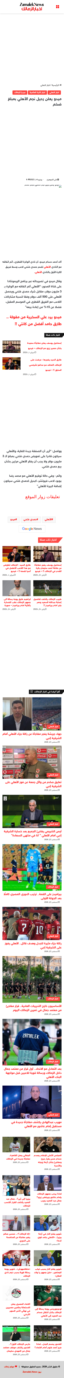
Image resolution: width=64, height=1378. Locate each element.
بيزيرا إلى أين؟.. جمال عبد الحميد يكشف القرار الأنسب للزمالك (17, 1202)
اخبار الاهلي (45, 85)
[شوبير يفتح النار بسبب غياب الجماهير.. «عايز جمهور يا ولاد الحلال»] (48, 1258)
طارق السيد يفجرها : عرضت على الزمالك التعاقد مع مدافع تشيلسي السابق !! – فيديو (45, 365)
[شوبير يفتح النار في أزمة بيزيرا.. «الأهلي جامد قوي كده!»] (48, 1223)
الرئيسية (56, 85)
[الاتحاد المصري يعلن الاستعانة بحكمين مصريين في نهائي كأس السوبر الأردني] (16, 1293)
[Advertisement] (32, 48)
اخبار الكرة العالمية (37, 92)
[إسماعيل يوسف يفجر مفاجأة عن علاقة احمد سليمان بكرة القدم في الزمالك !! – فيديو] (47, 554)
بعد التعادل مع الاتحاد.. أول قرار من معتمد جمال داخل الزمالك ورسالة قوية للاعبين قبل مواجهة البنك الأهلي (33, 1073)
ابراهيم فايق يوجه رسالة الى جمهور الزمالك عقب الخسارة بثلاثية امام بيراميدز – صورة (17, 602)
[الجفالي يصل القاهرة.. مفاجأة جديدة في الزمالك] (16, 1144)
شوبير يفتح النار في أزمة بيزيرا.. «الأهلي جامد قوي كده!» (50, 1237)
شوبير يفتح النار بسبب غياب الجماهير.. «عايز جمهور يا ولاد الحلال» (48, 1272)
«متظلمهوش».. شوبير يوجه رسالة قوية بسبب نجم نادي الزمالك (17, 1272)
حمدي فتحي (30, 519)
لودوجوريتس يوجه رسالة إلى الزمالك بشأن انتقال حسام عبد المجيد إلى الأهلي (48, 1312)
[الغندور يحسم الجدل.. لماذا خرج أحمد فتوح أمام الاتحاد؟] (48, 1333)
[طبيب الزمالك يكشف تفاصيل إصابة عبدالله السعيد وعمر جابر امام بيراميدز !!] (47, 588)
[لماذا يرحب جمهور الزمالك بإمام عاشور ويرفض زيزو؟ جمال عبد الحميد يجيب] (48, 1183)
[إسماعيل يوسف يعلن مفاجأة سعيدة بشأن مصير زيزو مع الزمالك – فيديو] (11, 347)
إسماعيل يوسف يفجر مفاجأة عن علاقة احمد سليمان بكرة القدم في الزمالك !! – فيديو (48, 568)
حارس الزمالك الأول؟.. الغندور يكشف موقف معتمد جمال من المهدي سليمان (16, 1347)
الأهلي (47, 267)
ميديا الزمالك (19, 92)
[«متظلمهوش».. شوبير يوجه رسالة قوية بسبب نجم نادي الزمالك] (16, 1258)
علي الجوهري (52, 180)
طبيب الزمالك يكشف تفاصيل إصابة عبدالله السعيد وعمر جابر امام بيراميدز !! (47, 602)
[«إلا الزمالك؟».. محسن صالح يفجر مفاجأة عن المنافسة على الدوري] (16, 1223)
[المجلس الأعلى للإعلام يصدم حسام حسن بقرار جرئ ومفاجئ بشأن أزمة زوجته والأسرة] (48, 1144)
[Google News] (32, 528)
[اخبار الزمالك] (32, 6)
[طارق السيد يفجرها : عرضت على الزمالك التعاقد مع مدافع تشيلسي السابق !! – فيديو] (11, 363)
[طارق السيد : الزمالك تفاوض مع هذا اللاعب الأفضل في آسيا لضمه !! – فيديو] (16, 554)
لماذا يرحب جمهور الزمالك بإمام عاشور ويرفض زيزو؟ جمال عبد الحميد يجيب (49, 1197)
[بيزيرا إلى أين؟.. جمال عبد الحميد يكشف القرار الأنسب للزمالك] (16, 1185)
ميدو (12, 519)
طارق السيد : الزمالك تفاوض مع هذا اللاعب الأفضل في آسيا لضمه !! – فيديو (17, 568)
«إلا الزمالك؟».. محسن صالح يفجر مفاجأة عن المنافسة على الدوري (16, 1237)
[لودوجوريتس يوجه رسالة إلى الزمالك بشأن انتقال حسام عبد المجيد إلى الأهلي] (48, 1295)
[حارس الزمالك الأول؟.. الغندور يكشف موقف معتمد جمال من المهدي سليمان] (16, 1333)
